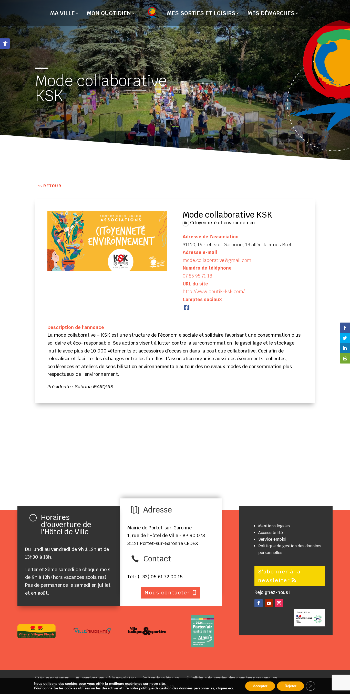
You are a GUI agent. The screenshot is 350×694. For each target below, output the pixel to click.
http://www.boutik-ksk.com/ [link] (214, 291)
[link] (5, 43)
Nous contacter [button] (167, 592)
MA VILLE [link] (62, 14)
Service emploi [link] (272, 539)
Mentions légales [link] (274, 526)
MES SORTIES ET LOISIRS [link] (201, 14)
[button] (258, 603)
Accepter (260, 686)
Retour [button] (52, 186)
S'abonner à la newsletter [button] (279, 576)
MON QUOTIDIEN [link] (109, 14)
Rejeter (290, 686)
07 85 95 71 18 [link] (197, 276)
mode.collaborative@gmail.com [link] (217, 260)
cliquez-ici (224, 688)
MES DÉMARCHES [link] (271, 14)
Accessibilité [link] (270, 532)
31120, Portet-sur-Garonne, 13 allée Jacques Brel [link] (237, 245)
